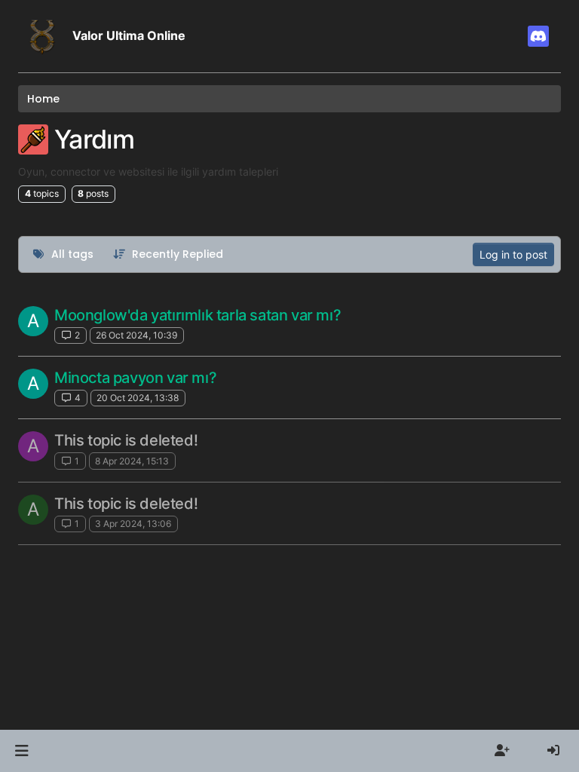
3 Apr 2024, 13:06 (133, 523)
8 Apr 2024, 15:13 (132, 461)
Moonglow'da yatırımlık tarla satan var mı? (197, 315)
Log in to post (513, 254)
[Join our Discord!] (538, 36)
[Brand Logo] (42, 36)
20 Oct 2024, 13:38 (137, 397)
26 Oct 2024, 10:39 (136, 335)
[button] (21, 751)
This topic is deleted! (126, 440)
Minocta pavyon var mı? (135, 378)
